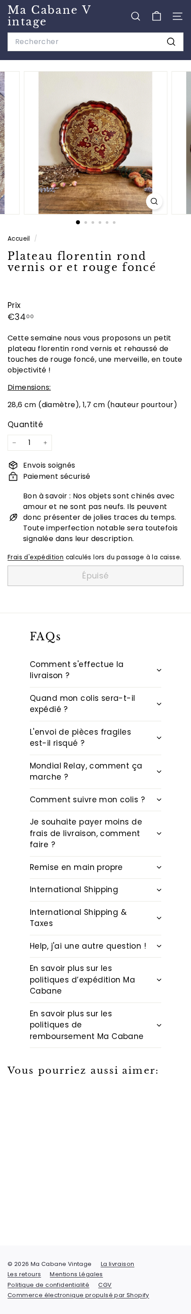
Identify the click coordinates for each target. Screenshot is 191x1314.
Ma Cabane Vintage (50, 16)
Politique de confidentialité (48, 1285)
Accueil (20, 238)
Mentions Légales (76, 1274)
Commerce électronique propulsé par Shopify (78, 1295)
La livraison (118, 1264)
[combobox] (95, 41)
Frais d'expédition (36, 557)
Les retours (24, 1274)
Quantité (25, 424)
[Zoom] (154, 201)
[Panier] (156, 16)
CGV (104, 1285)
